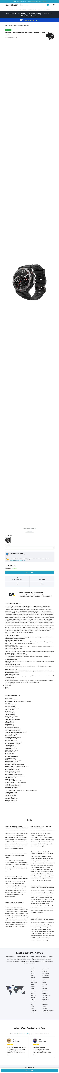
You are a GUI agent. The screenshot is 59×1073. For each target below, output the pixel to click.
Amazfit (8, 32)
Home (6, 25)
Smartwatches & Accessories (23, 25)
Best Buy (10, 25)
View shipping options (14, 560)
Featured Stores (32, 9)
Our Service (12, 9)
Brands (24, 9)
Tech (15, 25)
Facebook (19, 1033)
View (8, 1055)
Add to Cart (29, 572)
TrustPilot (27, 1033)
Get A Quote (47, 9)
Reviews (40, 9)
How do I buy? (22, 560)
